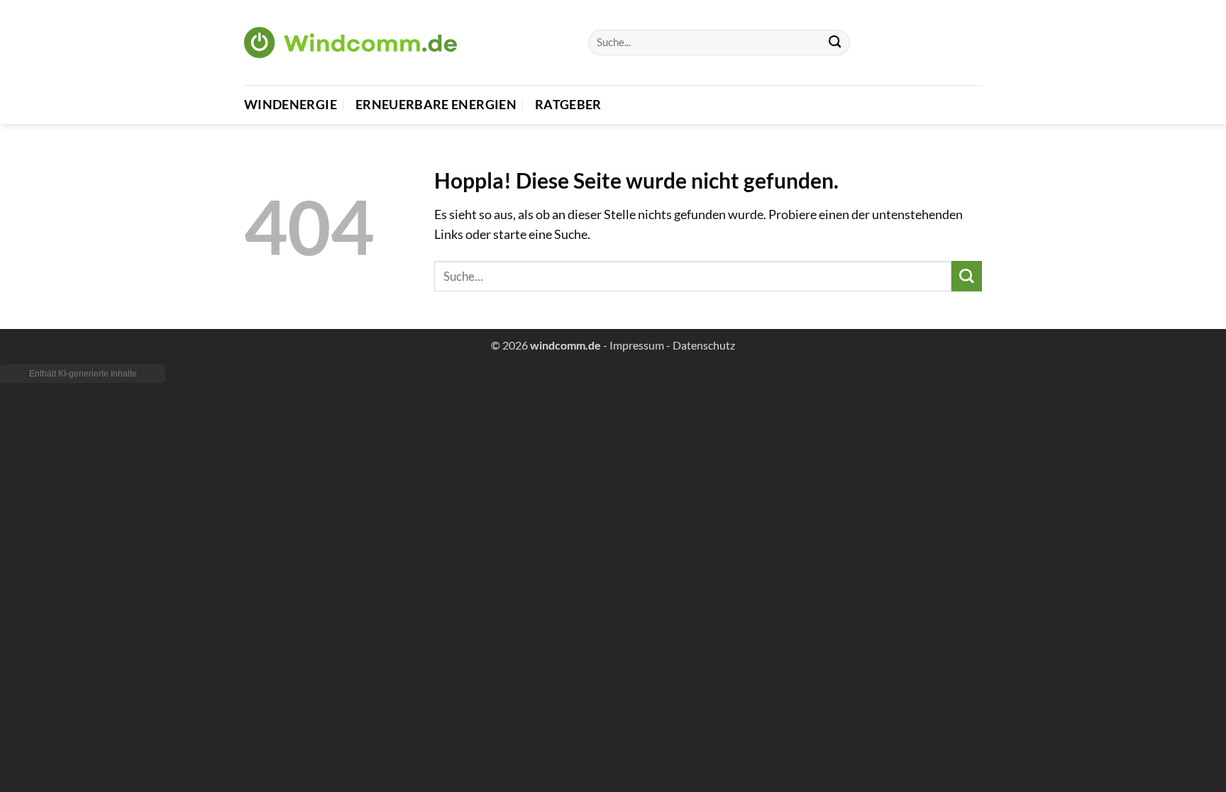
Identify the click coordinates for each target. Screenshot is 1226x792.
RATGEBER (568, 104)
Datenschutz (704, 345)
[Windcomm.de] (350, 42)
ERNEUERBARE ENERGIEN (436, 104)
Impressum (636, 345)
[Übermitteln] (835, 43)
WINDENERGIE (290, 104)
